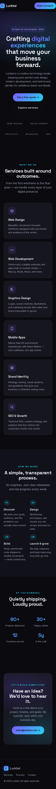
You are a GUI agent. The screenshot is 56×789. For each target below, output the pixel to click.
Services (8, 775)
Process (20, 775)
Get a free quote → (28, 97)
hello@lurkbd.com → (28, 730)
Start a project (45, 5)
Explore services (28, 107)
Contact (32, 775)
